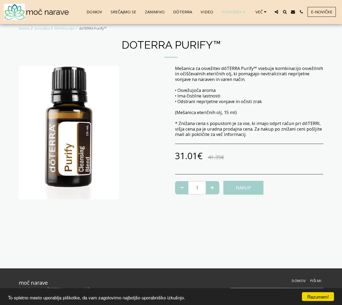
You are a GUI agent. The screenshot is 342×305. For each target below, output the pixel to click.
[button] (276, 12)
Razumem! (318, 296)
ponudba (42, 28)
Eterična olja (64, 28)
